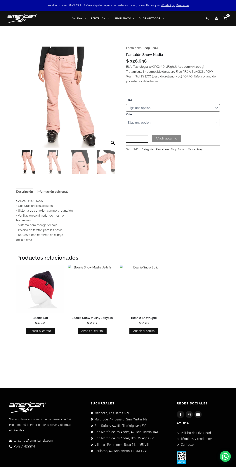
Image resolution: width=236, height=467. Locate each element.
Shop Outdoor (150, 18)
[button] (84, 18)
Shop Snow (122, 18)
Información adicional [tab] (52, 191)
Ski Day (77, 18)
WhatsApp (168, 5)
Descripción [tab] (24, 191)
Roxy (200, 149)
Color (129, 114)
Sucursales (103, 403)
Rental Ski (98, 18)
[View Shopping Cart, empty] (225, 18)
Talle (129, 99)
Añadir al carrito (166, 138)
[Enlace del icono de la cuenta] (216, 18)
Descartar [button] (182, 5)
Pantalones (133, 48)
